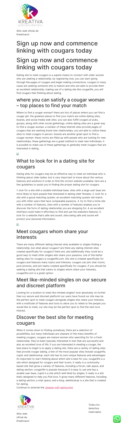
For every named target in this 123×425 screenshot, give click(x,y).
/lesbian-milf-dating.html (59, 387)
